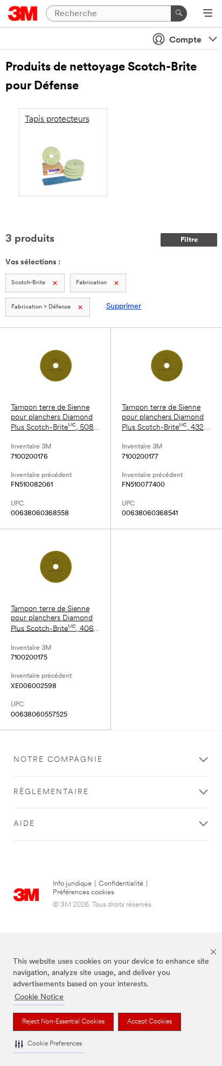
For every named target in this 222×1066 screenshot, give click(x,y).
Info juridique (72, 883)
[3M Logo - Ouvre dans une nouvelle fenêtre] (23, 13)
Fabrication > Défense (41, 307)
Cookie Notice (39, 997)
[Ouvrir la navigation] (207, 14)
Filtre (189, 239)
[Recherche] (179, 13)
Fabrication (91, 283)
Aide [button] (24, 824)
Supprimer (123, 307)
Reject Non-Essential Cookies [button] (63, 1022)
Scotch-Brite (28, 283)
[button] (48, 1044)
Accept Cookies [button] (149, 1022)
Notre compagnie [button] (58, 760)
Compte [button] (185, 40)
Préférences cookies (83, 892)
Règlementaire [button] (51, 792)
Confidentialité (121, 883)
